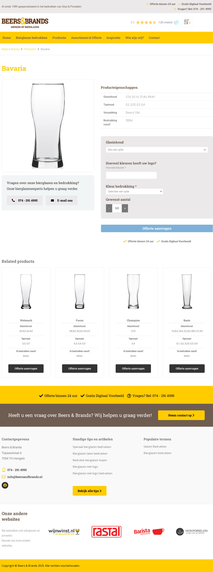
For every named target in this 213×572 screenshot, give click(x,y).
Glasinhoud (115, 142)
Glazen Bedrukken (155, 446)
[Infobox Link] (35, 469)
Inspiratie (113, 38)
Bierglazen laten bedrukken (90, 453)
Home (6, 38)
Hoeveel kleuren (116, 167)
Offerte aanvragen (157, 228)
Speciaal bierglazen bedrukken (92, 447)
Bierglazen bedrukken (31, 38)
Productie (59, 38)
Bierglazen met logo (85, 466)
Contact (154, 38)
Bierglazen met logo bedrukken (92, 473)
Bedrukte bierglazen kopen (90, 460)
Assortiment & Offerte (86, 38)
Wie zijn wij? (134, 38)
